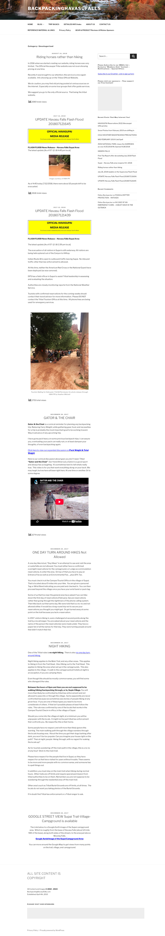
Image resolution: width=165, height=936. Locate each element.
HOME (30, 24)
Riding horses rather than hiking (59, 57)
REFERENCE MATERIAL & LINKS (41, 30)
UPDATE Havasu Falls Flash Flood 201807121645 (117, 181)
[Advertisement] (110, 99)
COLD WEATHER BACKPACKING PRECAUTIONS (117, 135)
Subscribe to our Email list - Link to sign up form (116, 74)
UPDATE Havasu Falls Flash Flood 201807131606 (117, 176)
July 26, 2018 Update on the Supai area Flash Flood (117, 172)
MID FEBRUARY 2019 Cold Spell (110, 139)
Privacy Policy (65, 30)
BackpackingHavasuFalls (64, 8)
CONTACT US (104, 24)
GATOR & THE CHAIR (59, 418)
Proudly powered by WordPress (52, 930)
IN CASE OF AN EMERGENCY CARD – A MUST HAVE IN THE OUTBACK (115, 205)
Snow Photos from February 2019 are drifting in (116, 130)
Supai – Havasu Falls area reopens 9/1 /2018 (115, 163)
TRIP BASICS (53, 24)
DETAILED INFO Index (72, 24)
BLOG (39, 24)
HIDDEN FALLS (104, 151)
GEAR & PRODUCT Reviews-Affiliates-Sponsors (94, 30)
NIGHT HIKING (59, 646)
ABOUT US (90, 24)
